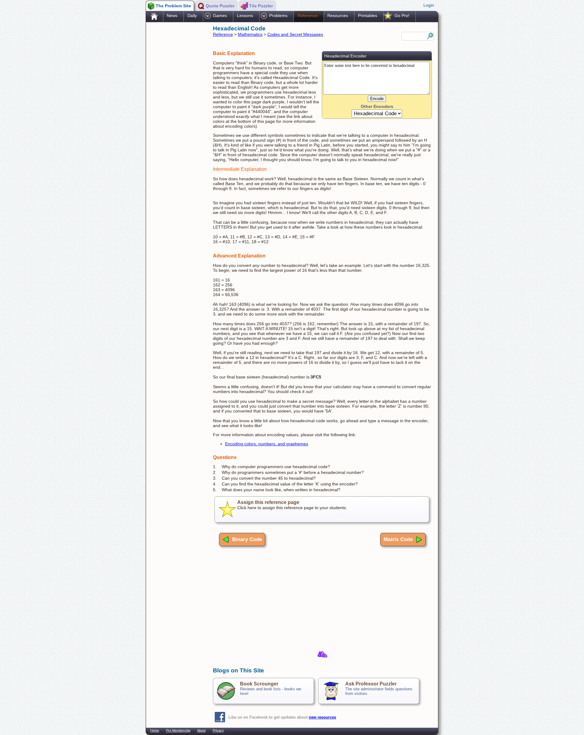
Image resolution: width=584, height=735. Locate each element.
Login (428, 5)
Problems (278, 15)
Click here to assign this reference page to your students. (292, 505)
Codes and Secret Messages (295, 34)
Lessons (245, 15)
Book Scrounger (259, 683)
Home (154, 730)
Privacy (218, 730)
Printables (367, 15)
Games (220, 15)
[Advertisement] (176, 119)
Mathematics (250, 34)
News (172, 15)
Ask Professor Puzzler (371, 683)
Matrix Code (398, 539)
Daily (192, 15)
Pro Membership (178, 730)
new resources (322, 717)
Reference (307, 15)
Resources (337, 15)
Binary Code (247, 539)
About (201, 730)
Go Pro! (402, 15)
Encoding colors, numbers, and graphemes (266, 443)
